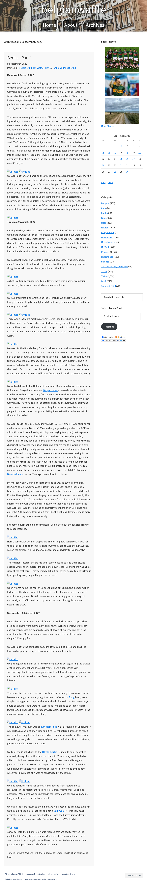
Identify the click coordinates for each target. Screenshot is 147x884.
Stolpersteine (50, 390)
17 (133, 158)
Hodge (104, 222)
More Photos (107, 126)
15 (121, 158)
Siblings (105, 261)
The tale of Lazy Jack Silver (114, 266)
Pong (72, 697)
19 (103, 165)
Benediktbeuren (16, 474)
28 (115, 171)
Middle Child (25, 67)
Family (104, 217)
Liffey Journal (107, 232)
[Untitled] (12, 171)
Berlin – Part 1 (19, 57)
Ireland (104, 227)
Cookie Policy (53, 879)
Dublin (104, 213)
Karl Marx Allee (49, 726)
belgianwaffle (73, 9)
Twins (55, 67)
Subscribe (109, 326)
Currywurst (59, 810)
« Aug (103, 182)
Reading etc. (107, 256)
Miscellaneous (108, 242)
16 (127, 158)
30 (127, 171)
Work (103, 281)
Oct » (110, 182)
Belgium (105, 203)
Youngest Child (68, 67)
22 (121, 165)
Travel (48, 67)
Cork (103, 208)
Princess (105, 251)
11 (140, 152)
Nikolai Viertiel (50, 752)
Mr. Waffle (38, 67)
